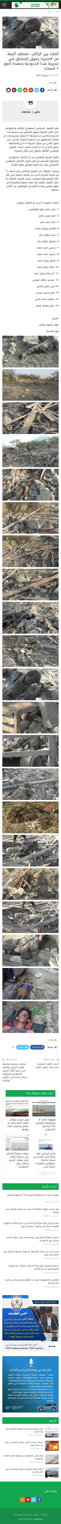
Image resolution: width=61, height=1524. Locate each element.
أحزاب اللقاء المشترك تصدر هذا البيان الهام (47, 1065)
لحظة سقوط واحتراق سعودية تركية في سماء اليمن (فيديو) (24, 1470)
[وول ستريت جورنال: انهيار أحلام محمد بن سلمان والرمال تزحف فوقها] (17, 1108)
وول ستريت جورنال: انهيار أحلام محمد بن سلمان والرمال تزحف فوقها (32, 1210)
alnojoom (38, 1519)
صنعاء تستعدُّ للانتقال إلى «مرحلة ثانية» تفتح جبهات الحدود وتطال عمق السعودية (32, 1238)
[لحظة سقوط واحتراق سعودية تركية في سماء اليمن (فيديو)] (52, 1473)
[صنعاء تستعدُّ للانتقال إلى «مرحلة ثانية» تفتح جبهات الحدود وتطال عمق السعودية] (17, 1142)
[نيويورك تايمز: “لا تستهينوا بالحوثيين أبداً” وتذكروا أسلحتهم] (43, 1108)
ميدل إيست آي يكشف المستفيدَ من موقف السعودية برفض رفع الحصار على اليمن (31, 1253)
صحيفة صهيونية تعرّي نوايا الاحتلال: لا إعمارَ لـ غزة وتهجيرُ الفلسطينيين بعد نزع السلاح (34, 1267)
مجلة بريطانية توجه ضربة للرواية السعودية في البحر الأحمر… (24, 1430)
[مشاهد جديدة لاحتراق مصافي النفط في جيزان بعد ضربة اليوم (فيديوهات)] (52, 1446)
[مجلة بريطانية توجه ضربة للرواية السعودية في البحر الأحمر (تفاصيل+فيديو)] (52, 1432)
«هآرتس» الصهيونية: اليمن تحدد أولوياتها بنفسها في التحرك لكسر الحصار (32, 1281)
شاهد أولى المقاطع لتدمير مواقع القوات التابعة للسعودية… (23, 1457)
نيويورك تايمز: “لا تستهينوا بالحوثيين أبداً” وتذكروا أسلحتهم (33, 1195)
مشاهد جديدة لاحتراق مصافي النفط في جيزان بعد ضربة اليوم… (24, 1444)
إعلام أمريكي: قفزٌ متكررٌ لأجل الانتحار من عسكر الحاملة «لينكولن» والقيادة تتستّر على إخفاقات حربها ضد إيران (31, 1224)
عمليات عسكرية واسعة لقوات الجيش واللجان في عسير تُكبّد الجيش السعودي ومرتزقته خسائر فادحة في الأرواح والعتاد (15, 1072)
